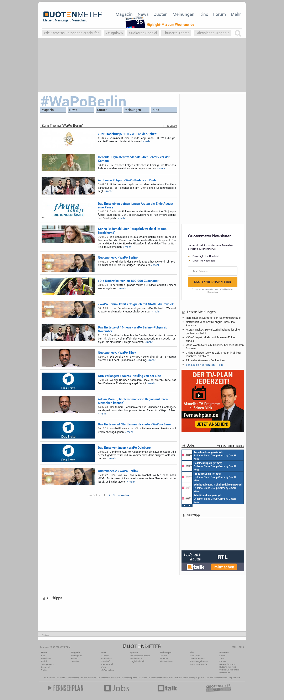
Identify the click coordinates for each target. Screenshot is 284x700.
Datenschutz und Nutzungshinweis (227, 665)
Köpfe (103, 667)
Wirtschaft (105, 661)
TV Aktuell (61, 677)
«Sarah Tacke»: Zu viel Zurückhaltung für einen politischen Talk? (213, 331)
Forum (219, 14)
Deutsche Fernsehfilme (216, 677)
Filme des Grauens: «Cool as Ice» (205, 360)
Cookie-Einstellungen (229, 669)
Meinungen (183, 14)
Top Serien (234, 677)
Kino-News (195, 655)
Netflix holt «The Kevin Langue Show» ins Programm (210, 323)
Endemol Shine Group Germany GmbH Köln (215, 455)
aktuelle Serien (182, 677)
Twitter (44, 670)
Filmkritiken (90, 677)
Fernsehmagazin (76, 677)
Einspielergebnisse (198, 661)
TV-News (105, 655)
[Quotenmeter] (73, 16)
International (107, 664)
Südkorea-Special (143, 32)
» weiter (123, 495)
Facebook (46, 667)
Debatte (163, 655)
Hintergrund (76, 655)
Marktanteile (136, 658)
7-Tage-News (47, 664)
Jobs (221, 658)
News (143, 14)
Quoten (160, 14)
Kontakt (223, 661)
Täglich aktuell (137, 661)
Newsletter (46, 658)
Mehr (236, 14)
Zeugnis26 (114, 32)
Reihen (74, 658)
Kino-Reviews (166, 661)
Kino (203, 14)
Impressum (224, 672)
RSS (43, 655)
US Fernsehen (104, 677)
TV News (116, 677)
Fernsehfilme (167, 677)
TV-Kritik (164, 658)
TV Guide (143, 677)
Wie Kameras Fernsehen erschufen (72, 32)
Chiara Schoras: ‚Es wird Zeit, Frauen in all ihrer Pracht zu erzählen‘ (213, 354)
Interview (75, 661)
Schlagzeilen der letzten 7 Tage (204, 365)
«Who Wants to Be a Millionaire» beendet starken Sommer (215, 346)
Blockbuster (154, 677)
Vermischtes (106, 658)
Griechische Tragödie (212, 32)
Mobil (44, 661)
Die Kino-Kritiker (197, 658)
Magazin (124, 14)
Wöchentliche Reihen (140, 655)
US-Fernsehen (107, 670)
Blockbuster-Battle (198, 664)
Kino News (50, 677)
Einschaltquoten (129, 677)
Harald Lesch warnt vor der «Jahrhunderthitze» (213, 318)
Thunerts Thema (176, 32)
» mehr (147, 141)
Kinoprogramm (197, 677)
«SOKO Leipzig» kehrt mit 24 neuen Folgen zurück (211, 338)
